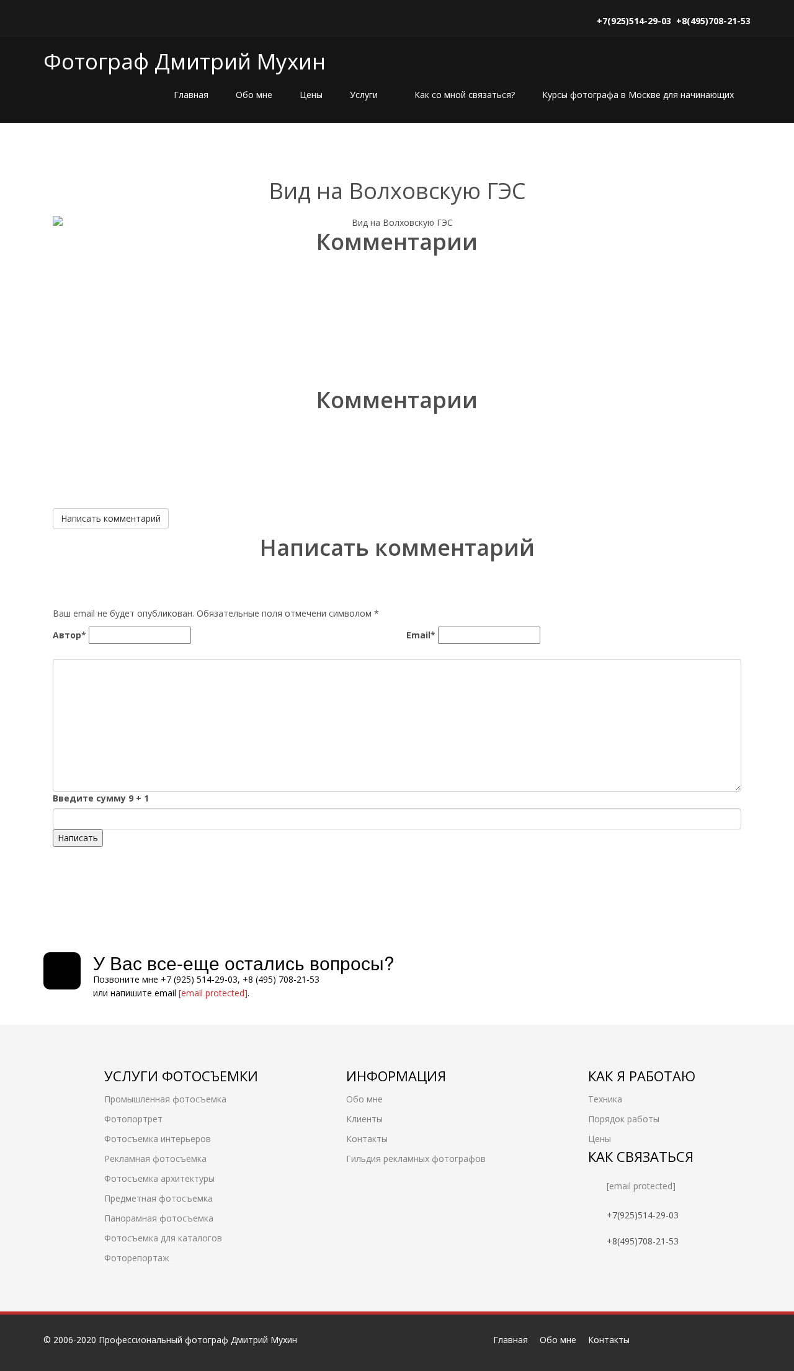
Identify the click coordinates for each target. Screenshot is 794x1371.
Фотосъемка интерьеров (157, 1139)
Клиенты (364, 1119)
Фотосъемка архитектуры (159, 1178)
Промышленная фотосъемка (165, 1099)
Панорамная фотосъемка (158, 1218)
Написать (78, 838)
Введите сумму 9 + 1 (101, 798)
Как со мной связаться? (464, 94)
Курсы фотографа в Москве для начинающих (638, 94)
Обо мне (254, 94)
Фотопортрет (133, 1119)
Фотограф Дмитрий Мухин (184, 61)
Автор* (69, 635)
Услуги (365, 94)
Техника (605, 1099)
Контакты (367, 1139)
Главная (191, 94)
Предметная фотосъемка (158, 1198)
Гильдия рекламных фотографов (416, 1158)
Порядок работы (623, 1119)
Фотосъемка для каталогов (163, 1238)
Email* (420, 635)
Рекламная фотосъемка (155, 1158)
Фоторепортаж (136, 1258)
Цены (311, 94)
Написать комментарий (111, 518)
